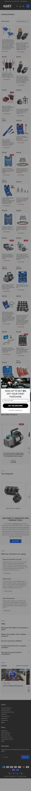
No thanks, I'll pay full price (15, 410)
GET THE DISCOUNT (15, 406)
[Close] (28, 380)
